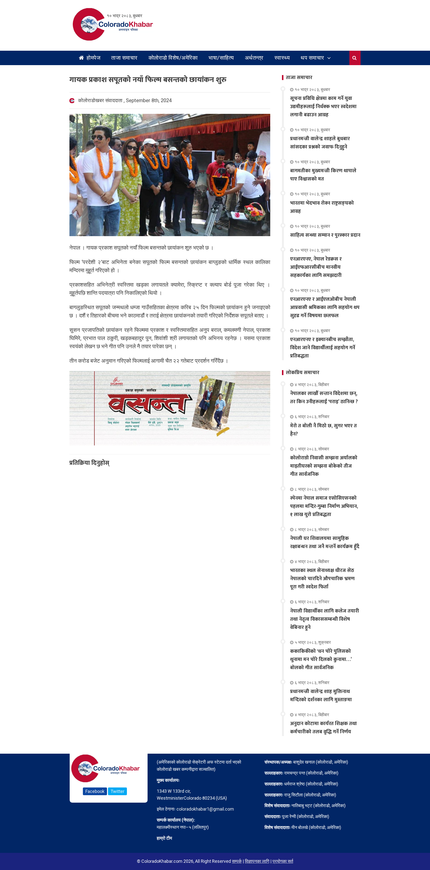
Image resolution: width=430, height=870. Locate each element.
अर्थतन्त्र (254, 58)
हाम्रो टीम (164, 838)
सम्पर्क (237, 861)
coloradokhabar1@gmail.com (205, 809)
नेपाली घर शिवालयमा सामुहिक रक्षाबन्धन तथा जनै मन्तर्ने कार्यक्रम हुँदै (324, 542)
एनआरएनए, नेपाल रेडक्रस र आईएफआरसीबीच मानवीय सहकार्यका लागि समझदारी (316, 267)
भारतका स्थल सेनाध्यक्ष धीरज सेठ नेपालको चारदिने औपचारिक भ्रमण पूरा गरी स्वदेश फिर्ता (322, 578)
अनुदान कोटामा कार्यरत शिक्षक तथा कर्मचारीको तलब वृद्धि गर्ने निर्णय (323, 727)
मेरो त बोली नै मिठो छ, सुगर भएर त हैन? (323, 430)
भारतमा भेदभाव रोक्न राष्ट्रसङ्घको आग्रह (322, 207)
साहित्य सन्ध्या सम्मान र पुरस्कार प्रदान (325, 235)
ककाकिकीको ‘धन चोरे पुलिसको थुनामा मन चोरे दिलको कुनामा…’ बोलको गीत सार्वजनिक (321, 659)
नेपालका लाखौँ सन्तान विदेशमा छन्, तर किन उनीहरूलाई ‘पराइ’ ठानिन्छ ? (324, 397)
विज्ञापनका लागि (257, 861)
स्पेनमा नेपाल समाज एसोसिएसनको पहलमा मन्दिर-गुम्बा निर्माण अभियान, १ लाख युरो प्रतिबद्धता (324, 506)
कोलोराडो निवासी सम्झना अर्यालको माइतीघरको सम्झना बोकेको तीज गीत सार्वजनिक (323, 466)
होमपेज (93, 58)
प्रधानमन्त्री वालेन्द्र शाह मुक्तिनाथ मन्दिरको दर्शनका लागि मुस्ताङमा (321, 695)
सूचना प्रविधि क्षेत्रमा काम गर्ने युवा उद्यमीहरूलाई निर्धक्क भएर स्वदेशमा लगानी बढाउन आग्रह (323, 106)
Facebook (95, 791)
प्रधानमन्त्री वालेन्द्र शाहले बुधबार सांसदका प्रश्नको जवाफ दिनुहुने (320, 142)
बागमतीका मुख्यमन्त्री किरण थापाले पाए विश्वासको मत (323, 175)
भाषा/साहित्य (221, 58)
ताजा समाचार (124, 58)
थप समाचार (312, 58)
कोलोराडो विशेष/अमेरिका (173, 58)
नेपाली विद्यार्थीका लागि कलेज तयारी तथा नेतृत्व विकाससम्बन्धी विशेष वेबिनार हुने (324, 619)
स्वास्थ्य (282, 58)
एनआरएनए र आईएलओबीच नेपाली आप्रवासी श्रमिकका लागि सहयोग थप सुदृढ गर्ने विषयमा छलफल (325, 307)
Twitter (117, 791)
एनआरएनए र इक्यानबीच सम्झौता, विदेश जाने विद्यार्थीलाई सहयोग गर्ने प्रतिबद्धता (322, 347)
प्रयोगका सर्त (282, 861)
